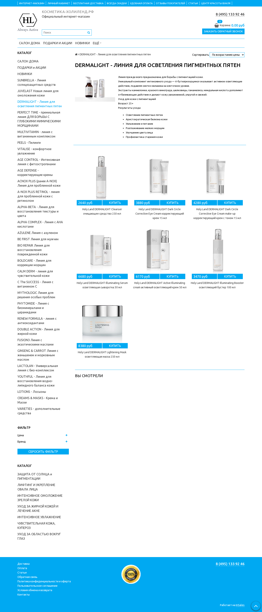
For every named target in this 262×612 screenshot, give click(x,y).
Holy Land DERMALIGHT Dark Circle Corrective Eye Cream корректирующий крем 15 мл (159, 214)
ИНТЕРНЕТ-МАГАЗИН (31, 3)
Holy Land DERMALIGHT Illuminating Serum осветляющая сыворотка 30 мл (102, 285)
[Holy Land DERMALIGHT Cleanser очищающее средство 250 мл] (102, 177)
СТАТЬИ (193, 3)
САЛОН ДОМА (29, 43)
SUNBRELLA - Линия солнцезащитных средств (36, 82)
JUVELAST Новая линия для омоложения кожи (37, 93)
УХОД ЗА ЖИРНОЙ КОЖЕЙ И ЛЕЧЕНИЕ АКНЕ (37, 508)
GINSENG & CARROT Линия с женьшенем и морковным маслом (37, 355)
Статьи (22, 572)
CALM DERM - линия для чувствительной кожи (35, 273)
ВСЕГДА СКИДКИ (117, 3)
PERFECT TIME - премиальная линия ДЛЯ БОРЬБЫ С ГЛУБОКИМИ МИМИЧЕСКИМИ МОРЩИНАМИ (39, 119)
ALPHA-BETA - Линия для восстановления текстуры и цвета (37, 211)
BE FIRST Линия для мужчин (37, 239)
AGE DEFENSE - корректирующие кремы (35, 172)
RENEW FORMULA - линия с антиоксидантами (37, 321)
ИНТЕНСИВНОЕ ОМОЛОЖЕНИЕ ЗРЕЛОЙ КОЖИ (40, 498)
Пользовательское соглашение (37, 585)
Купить (115, 202)
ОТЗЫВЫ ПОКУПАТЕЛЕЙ (170, 3)
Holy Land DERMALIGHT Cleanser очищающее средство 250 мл (102, 211)
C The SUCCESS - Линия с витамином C (35, 284)
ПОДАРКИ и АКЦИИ (57, 43)
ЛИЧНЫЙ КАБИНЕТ (59, 3)
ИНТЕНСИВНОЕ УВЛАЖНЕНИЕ (39, 517)
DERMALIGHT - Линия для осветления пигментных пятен (39, 104)
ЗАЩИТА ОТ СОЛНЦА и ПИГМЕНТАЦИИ (34, 476)
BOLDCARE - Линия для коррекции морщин (34, 263)
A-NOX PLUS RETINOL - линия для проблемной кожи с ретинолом (38, 196)
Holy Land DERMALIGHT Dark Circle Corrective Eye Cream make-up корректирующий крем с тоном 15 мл (217, 214)
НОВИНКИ (82, 43)
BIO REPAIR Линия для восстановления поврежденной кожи (33, 250)
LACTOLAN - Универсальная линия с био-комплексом (37, 368)
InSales (240, 605)
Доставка (23, 563)
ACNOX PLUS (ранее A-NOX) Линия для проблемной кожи (38, 183)
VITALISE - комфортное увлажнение (34, 151)
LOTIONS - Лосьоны (31, 391)
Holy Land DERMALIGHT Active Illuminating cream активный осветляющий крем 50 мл (159, 285)
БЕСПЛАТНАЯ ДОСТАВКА (88, 3)
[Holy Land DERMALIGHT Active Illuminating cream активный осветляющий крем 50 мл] (160, 250)
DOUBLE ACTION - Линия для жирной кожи (38, 331)
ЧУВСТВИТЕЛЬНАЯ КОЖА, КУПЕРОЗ (36, 525)
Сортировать (200, 54)
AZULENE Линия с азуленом (37, 233)
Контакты (23, 594)
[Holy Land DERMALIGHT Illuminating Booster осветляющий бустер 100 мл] (217, 250)
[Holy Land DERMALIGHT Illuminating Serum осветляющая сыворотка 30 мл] (102, 250)
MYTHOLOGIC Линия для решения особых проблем (36, 295)
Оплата (22, 568)
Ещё (96, 43)
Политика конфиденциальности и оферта (44, 581)
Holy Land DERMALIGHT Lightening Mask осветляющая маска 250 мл (102, 354)
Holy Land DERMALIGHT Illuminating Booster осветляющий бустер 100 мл (217, 285)
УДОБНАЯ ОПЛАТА (141, 3)
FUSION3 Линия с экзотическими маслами (35, 342)
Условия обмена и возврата (34, 590)
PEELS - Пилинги (29, 142)
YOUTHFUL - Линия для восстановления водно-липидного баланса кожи (35, 381)
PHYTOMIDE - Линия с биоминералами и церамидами (33, 308)
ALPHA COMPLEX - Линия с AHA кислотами (40, 224)
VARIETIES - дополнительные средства (38, 411)
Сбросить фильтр (43, 451)
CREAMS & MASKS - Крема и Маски (37, 400)
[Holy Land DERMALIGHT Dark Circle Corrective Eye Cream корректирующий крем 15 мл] (160, 177)
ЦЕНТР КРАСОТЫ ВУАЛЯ (215, 3)
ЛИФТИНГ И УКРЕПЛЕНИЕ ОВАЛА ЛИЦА (36, 487)
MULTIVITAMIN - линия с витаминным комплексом (36, 134)
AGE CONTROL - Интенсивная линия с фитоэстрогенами (38, 162)
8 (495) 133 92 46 (230, 14)
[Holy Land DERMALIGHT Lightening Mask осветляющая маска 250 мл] (102, 320)
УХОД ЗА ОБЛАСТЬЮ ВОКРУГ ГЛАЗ (39, 536)
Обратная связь (27, 576)
